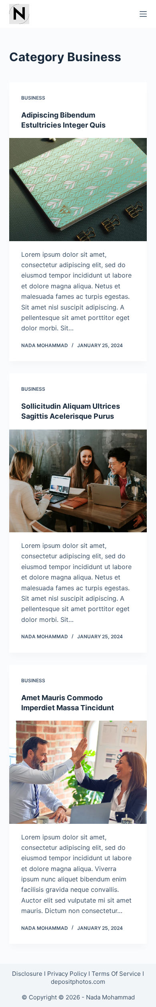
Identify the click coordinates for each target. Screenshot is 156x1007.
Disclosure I (29, 973)
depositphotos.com (78, 981)
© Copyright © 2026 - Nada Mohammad (78, 997)
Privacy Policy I (69, 973)
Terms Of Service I (118, 973)
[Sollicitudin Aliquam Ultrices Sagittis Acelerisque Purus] (77, 481)
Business (33, 98)
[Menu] (143, 14)
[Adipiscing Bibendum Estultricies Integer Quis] (77, 189)
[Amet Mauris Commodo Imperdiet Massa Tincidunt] (77, 772)
